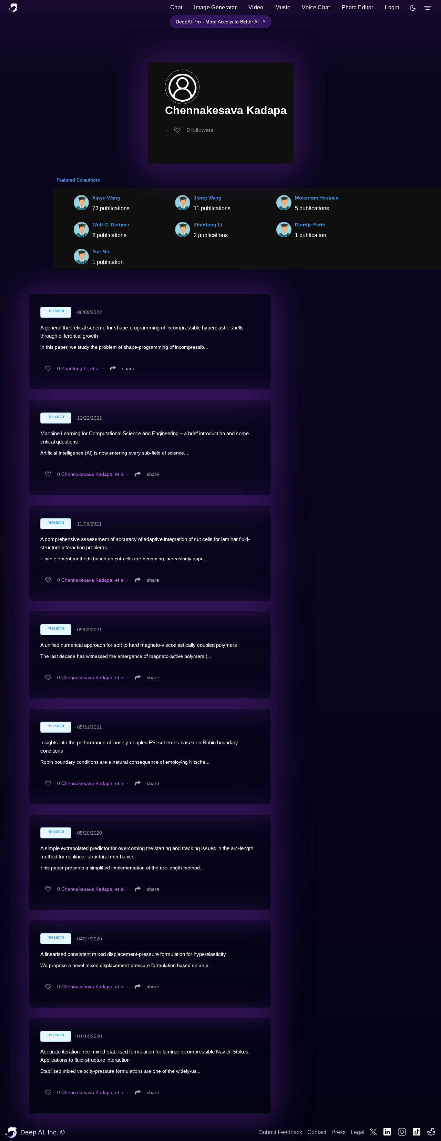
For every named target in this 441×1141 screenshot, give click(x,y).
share (128, 368)
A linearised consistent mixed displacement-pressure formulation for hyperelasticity (133, 954)
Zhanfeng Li (208, 224)
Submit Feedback (280, 1132)
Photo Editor (357, 7)
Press (338, 1132)
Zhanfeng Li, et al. (81, 368)
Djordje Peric (310, 224)
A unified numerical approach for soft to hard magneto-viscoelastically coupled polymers (138, 645)
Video (256, 7)
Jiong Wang (208, 198)
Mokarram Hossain (317, 198)
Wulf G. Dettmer (110, 224)
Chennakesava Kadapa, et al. (93, 474)
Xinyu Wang (106, 198)
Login (392, 7)
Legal (358, 1132)
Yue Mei (101, 251)
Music (282, 7)
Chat (176, 7)
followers (200, 130)
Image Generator (215, 7)
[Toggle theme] (412, 7)
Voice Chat (316, 7)
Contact (316, 1132)
